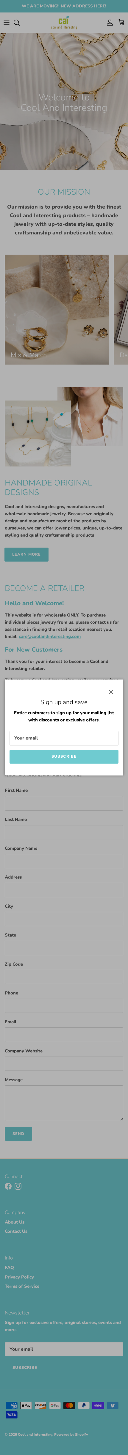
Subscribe (63, 756)
